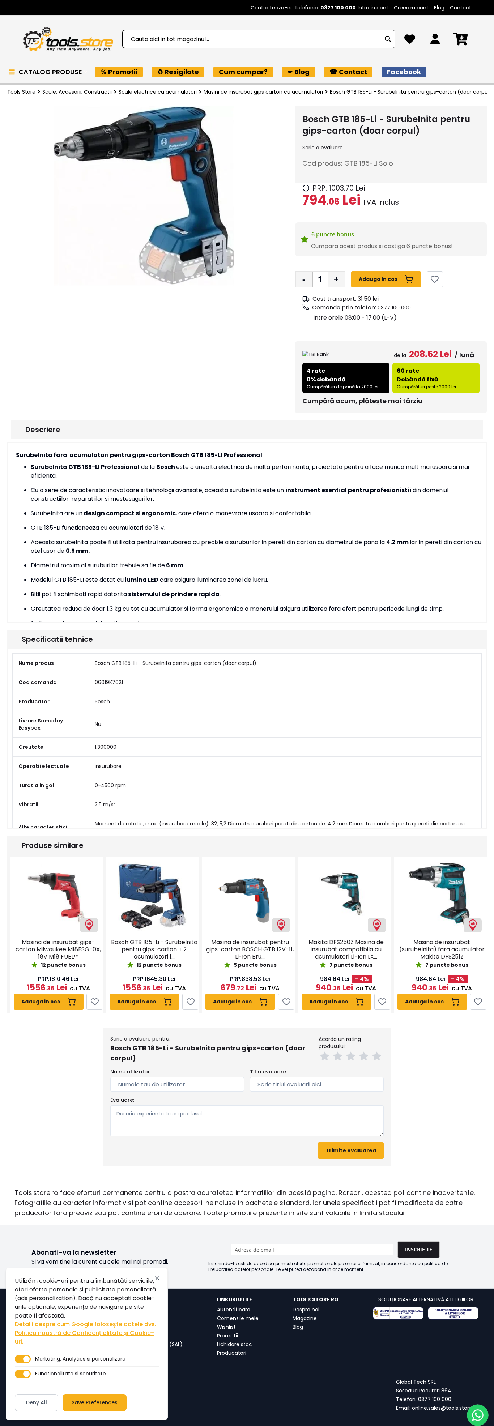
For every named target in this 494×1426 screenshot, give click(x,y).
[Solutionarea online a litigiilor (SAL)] (453, 1313)
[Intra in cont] (435, 41)
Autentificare (233, 1309)
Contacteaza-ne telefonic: (303, 7)
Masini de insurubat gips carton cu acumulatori (263, 92)
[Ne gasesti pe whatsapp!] (478, 1415)
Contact (460, 7)
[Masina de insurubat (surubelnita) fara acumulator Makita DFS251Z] (440, 896)
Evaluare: (122, 1099)
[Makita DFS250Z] (344, 896)
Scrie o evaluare (322, 147)
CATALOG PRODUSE (51, 71)
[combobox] (258, 39)
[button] (326, 1057)
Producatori (231, 1353)
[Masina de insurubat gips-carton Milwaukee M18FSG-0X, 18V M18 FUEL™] (56, 896)
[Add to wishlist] (435, 279)
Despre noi (306, 1309)
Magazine (305, 1318)
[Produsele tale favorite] (409, 41)
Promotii (227, 1335)
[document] (87, 1344)
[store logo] (68, 39)
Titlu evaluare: (268, 1071)
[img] (306, 188)
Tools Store (21, 92)
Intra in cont (373, 7)
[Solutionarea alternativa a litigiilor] (398, 1313)
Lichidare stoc (234, 1344)
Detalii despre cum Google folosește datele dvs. (85, 1324)
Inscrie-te (418, 1249)
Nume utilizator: (130, 1071)
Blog (439, 7)
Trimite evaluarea (350, 1150)
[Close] (157, 1278)
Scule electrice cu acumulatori (158, 92)
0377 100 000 (394, 307)
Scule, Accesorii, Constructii (77, 92)
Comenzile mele (238, 1318)
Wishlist (226, 1327)
